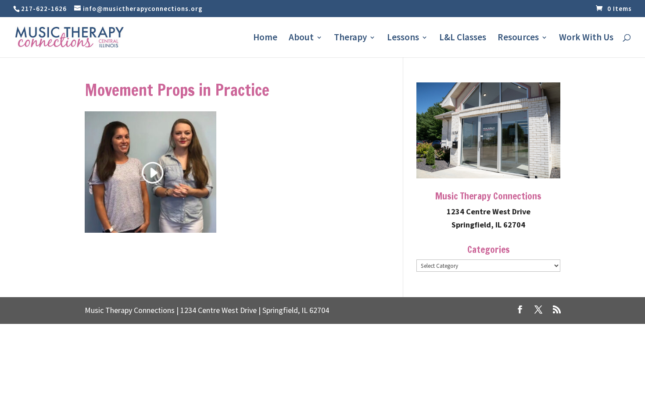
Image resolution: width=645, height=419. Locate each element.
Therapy (350, 38)
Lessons (403, 38)
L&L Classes (462, 38)
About (301, 38)
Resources (518, 38)
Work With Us (586, 38)
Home (265, 38)
